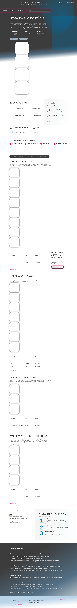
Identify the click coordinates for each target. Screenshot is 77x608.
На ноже (14, 156)
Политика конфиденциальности (60, 599)
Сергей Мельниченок (17, 516)
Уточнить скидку (57, 267)
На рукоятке (30, 156)
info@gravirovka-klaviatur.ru (17, 604)
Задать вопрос (70, 3)
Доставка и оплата (29, 2)
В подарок (13, 38)
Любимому (23, 38)
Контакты (22, 6)
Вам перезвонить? (70, 2)
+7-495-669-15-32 (62, 2)
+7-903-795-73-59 (62, 4)
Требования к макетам (36, 4)
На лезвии (21, 156)
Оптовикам (38, 2)
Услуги (21, 2)
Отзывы (46, 4)
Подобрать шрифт (24, 4)
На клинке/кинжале (41, 156)
